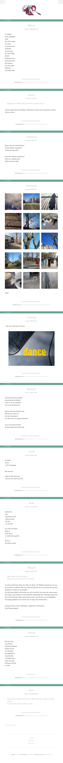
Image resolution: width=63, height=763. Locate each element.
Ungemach (31, 136)
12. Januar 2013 (33, 571)
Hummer (31, 389)
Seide (31, 503)
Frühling (31, 317)
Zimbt (31, 94)
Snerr (31, 690)
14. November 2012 (33, 636)
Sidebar (60, 2)
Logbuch (38, 304)
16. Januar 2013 (33, 506)
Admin (31, 738)
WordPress (30, 754)
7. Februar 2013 (33, 392)
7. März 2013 (33, 189)
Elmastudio (48, 754)
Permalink (39, 28)
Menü (2, 2)
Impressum (31, 743)
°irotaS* (17, 754)
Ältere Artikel (10, 725)
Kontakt (31, 740)
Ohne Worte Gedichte (42, 82)
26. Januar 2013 (33, 455)
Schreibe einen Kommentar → (31, 79)
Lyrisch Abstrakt (29, 82)
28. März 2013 (33, 140)
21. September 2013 (33, 29)
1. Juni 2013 (33, 98)
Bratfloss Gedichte (30, 173)
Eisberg (31, 632)
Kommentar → (31, 674)
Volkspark (31, 185)
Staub (31, 451)
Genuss (32, 304)
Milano (31, 25)
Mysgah (31, 567)
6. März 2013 (33, 321)
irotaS (26, 29)
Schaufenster (45, 304)
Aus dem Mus (26, 304)
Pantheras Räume (41, 124)
